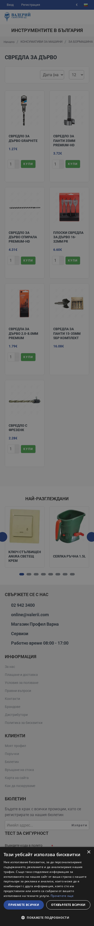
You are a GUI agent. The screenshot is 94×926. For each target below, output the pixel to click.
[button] (47, 917)
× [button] (88, 852)
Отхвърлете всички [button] (68, 905)
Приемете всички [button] (23, 905)
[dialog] (47, 886)
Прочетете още (62, 896)
